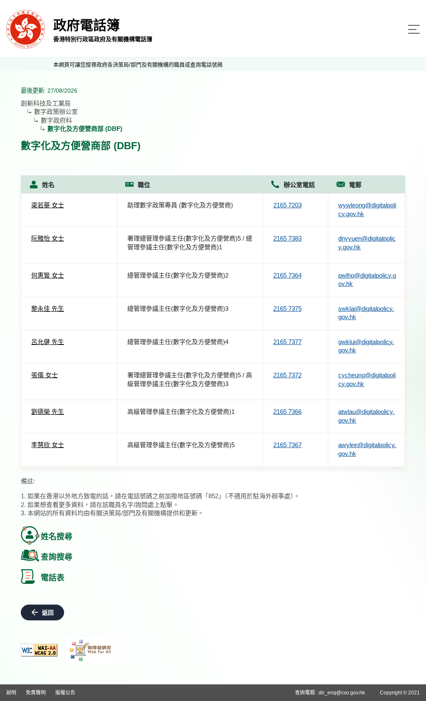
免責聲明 (36, 693)
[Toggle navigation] (414, 29)
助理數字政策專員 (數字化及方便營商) (180, 205)
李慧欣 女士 (47, 444)
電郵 (355, 184)
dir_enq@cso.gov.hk (342, 693)
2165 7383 (287, 238)
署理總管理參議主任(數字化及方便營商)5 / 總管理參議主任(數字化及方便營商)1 (189, 243)
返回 (48, 612)
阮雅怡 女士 (47, 238)
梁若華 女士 (47, 205)
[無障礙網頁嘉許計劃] (91, 650)
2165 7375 (287, 308)
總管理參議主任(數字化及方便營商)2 (177, 275)
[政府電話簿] (25, 28)
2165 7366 (287, 411)
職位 (144, 184)
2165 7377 (287, 341)
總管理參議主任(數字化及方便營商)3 (177, 308)
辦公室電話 (299, 184)
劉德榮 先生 (47, 411)
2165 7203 (287, 205)
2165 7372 (287, 375)
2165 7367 (287, 444)
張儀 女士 (44, 375)
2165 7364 (287, 275)
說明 (11, 693)
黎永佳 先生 (47, 308)
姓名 (48, 184)
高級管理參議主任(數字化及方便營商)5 (181, 444)
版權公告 (65, 693)
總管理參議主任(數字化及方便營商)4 (177, 341)
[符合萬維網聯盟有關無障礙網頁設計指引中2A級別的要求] (39, 650)
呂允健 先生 (47, 341)
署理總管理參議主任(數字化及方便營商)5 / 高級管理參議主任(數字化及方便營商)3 (189, 379)
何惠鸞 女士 (47, 275)
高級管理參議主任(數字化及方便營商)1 (181, 411)
